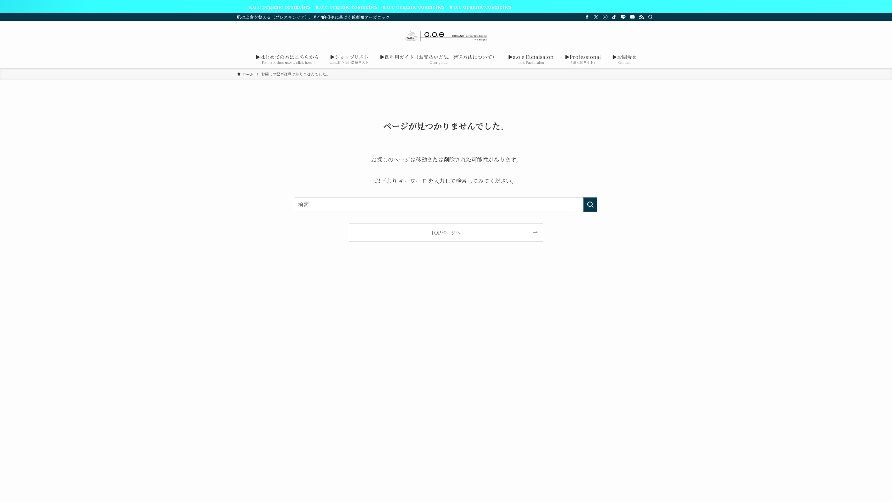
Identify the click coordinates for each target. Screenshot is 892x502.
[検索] (650, 17)
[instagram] (605, 17)
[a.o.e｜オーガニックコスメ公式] (446, 36)
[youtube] (632, 17)
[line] (623, 17)
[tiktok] (614, 17)
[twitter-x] (596, 17)
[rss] (641, 17)
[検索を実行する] (590, 204)
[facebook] (587, 17)
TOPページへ (446, 232)
